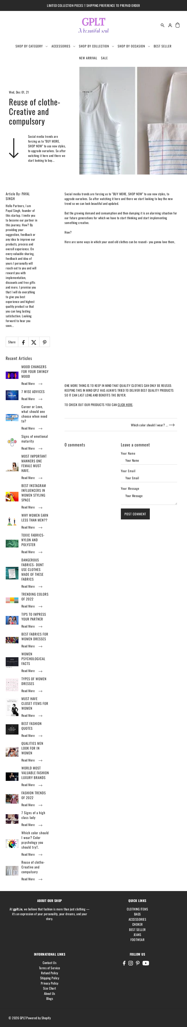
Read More (28, 383)
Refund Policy (49, 972)
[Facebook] (124, 962)
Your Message (130, 488)
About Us (49, 993)
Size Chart (49, 988)
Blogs (49, 998)
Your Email (128, 470)
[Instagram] (130, 962)
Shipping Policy (49, 977)
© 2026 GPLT (17, 1017)
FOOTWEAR (137, 939)
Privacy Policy (49, 983)
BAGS (137, 914)
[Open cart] (178, 25)
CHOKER (137, 924)
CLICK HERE (125, 404)
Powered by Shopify (38, 1017)
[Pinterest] (138, 962)
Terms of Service (49, 967)
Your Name (128, 453)
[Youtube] (146, 962)
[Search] (162, 25)
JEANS (137, 934)
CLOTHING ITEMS (137, 909)
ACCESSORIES (137, 919)
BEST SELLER (137, 929)
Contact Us (49, 962)
